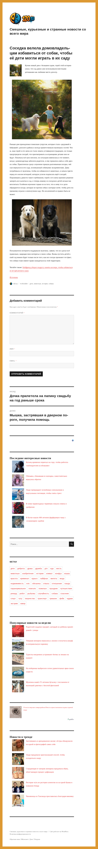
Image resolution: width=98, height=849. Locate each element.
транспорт (42, 598)
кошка (67, 573)
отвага (46, 583)
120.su (15, 283)
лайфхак (44, 578)
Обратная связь (15, 839)
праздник (53, 588)
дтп (46, 568)
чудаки (70, 598)
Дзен (31, 839)
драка (30, 568)
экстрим (14, 603)
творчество (30, 598)
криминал (24, 578)
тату (20, 598)
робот (22, 593)
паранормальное (18, 588)
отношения (57, 583)
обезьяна (36, 583)
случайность (43, 593)
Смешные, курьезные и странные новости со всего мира (48, 31)
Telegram (37, 839)
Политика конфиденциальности (20, 834)
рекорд (14, 593)
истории (45, 283)
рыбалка (31, 593)
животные (37, 283)
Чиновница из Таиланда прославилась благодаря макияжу (50, 796)
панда (67, 583)
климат (49, 573)
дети (31, 283)
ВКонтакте (24, 839)
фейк (62, 598)
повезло (32, 588)
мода (62, 578)
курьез (34, 578)
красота (14, 578)
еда (52, 568)
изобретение (28, 573)
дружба (38, 568)
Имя (12, 349)
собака (51, 283)
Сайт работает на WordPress (59, 831)
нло (28, 583)
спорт (13, 598)
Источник (14, 277)
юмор (22, 603)
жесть (58, 568)
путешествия (66, 588)
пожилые (43, 588)
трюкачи (53, 598)
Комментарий (17, 313)
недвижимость (17, 583)
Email (13, 361)
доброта (21, 568)
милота (54, 578)
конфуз (58, 573)
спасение (64, 593)
